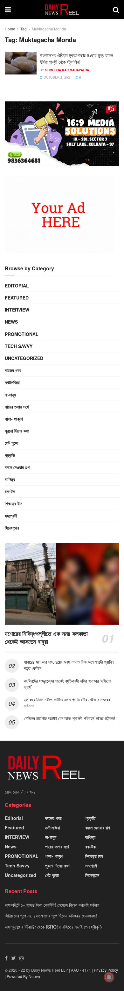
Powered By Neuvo (23, 976)
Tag (23, 28)
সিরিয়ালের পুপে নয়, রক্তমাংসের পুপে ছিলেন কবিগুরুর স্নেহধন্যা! (51, 915)
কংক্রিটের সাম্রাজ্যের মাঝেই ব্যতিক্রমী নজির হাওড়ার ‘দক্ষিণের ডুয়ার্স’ (67, 684)
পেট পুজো (11, 443)
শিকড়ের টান (13, 503)
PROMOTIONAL (21, 334)
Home (10, 28)
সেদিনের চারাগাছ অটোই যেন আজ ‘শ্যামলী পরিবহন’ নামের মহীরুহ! (69, 718)
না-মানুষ (10, 394)
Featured (17, 297)
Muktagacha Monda (49, 28)
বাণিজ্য (10, 479)
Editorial (17, 285)
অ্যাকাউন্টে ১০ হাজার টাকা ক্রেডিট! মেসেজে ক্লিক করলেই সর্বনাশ (52, 905)
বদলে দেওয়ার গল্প (17, 467)
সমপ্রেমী (11, 515)
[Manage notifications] (109, 977)
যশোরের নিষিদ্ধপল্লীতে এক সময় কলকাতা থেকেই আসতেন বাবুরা (46, 637)
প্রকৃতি (10, 455)
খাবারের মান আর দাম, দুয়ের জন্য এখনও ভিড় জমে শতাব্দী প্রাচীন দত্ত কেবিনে (69, 665)
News (11, 322)
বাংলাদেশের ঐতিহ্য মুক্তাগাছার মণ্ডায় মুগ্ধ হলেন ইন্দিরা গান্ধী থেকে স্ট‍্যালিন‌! (76, 58)
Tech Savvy (18, 346)
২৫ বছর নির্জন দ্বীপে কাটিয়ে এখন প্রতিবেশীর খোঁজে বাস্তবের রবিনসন (67, 702)
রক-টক (10, 491)
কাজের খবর (13, 370)
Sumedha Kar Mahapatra (67, 70)
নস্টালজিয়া (12, 382)
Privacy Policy (106, 970)
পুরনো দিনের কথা (17, 431)
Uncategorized (24, 358)
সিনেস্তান (12, 527)
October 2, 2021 (57, 77)
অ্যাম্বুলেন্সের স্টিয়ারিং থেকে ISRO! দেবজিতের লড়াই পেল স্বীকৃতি (53, 926)
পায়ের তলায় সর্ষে (17, 406)
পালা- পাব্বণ (14, 418)
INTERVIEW (17, 309)
